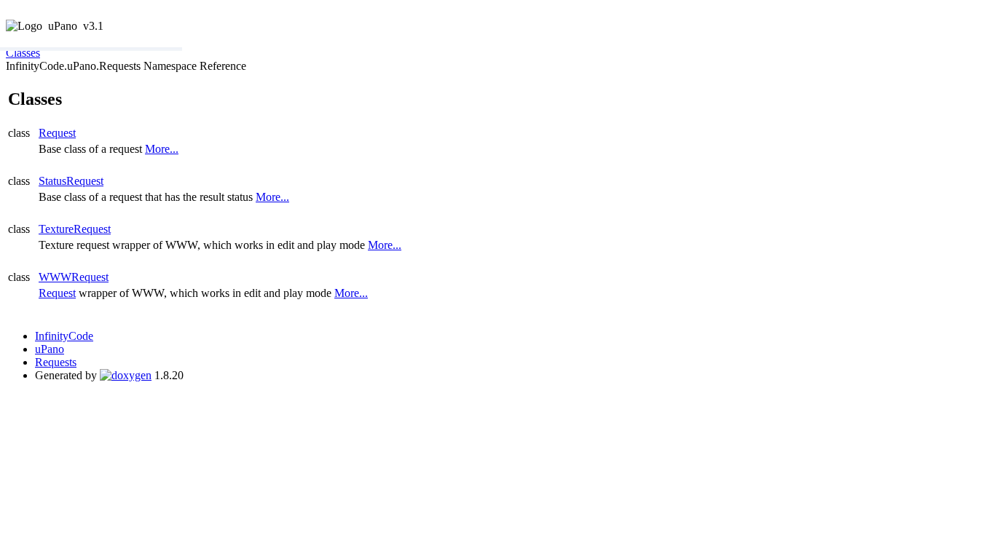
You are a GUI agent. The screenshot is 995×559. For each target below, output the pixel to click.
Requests (55, 362)
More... (161, 149)
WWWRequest (74, 277)
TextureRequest (75, 229)
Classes (23, 53)
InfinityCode (64, 336)
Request (57, 133)
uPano (49, 349)
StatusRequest (71, 181)
